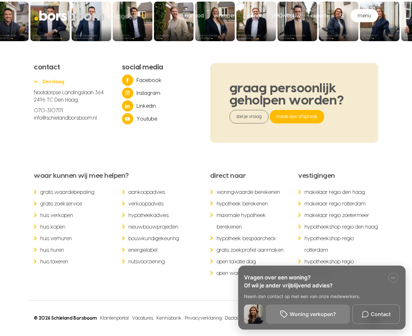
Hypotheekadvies (148, 215)
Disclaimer (235, 318)
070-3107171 (48, 110)
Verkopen (224, 15)
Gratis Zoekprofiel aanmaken (250, 250)
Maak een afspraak (297, 116)
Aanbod (194, 15)
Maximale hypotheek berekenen (241, 221)
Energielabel (142, 250)
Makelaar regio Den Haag (334, 192)
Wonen (254, 15)
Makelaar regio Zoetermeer (336, 215)
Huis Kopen (52, 227)
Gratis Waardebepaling (67, 192)
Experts (320, 15)
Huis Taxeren (54, 261)
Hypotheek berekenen (242, 203)
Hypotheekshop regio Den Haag (341, 227)
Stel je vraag (249, 116)
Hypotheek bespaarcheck (246, 238)
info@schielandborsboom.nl (65, 118)
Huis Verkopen (56, 215)
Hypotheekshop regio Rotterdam (329, 244)
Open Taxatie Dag (236, 261)
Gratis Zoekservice (61, 203)
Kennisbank (169, 318)
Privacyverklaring (203, 318)
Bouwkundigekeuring (153, 238)
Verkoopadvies (146, 203)
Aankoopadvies (146, 192)
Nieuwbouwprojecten (153, 227)
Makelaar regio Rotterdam (335, 203)
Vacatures (142, 318)
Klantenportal (114, 318)
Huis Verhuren (56, 238)
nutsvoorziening (146, 261)
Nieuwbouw (286, 15)
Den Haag (53, 82)
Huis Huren (52, 250)
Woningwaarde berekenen (248, 192)
